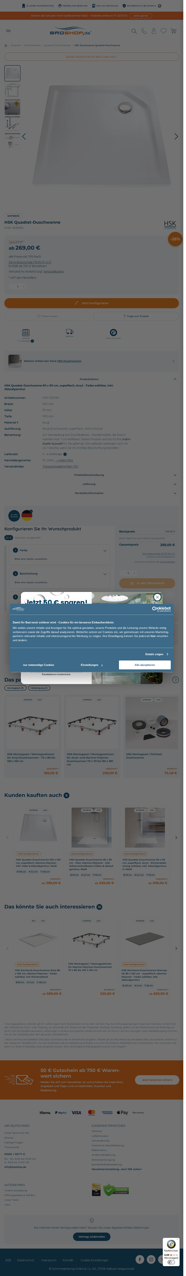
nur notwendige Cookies (38, 664)
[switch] (171, 1262)
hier (153, 636)
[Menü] (177, 1240)
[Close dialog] (157, 597)
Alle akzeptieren (145, 664)
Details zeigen (154, 654)
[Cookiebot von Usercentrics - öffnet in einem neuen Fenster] (155, 609)
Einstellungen (89, 664)
